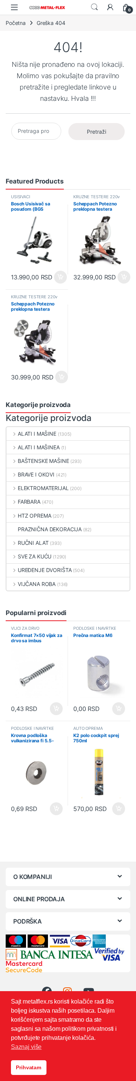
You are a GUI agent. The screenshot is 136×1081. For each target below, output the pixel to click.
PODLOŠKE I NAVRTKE (94, 628)
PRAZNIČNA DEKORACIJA (50, 529)
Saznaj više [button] (26, 1047)
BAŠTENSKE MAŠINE (43, 461)
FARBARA (29, 501)
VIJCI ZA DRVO (25, 628)
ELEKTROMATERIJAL (43, 488)
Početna (16, 23)
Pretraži (96, 131)
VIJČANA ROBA (37, 584)
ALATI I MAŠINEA (39, 447)
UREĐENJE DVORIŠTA (44, 570)
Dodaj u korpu (59, 277)
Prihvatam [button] (28, 1067)
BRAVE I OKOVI (36, 474)
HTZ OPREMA (34, 515)
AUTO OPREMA (87, 728)
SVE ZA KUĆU (34, 556)
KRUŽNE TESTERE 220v (96, 196)
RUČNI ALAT (33, 543)
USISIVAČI (20, 196)
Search (94, 7)
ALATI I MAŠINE (37, 433)
